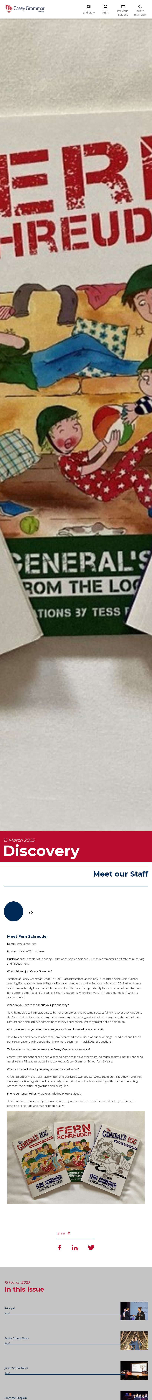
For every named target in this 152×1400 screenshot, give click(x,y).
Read (7, 1313)
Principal (10, 1308)
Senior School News (17, 1338)
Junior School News (16, 1368)
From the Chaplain (16, 1398)
